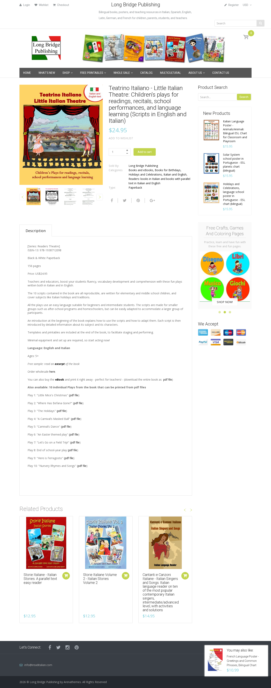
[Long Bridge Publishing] (46, 46)
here (52, 371)
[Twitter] (124, 200)
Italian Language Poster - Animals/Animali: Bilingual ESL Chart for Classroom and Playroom (235, 131)
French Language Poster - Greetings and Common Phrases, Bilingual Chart (243, 661)
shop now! (225, 302)
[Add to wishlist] (23, 521)
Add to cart (145, 152)
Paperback (135, 187)
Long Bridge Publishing (143, 166)
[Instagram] (67, 647)
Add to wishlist (121, 138)
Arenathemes (72, 682)
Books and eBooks (141, 170)
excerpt (60, 364)
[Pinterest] (76, 647)
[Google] (152, 200)
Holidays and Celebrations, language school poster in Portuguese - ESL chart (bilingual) (234, 194)
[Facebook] (111, 200)
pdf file (167, 379)
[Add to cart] (66, 576)
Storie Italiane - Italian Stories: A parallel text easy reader (40, 579)
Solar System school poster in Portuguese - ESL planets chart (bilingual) (234, 162)
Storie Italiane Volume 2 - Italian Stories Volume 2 (100, 579)
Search (243, 97)
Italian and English (174, 174)
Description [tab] (36, 230)
